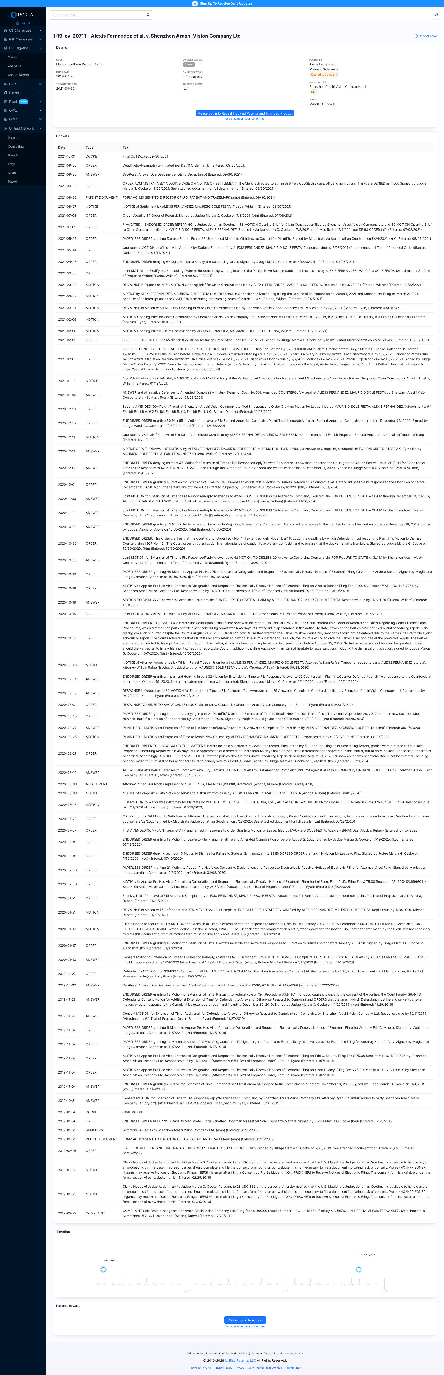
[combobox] (99, 15)
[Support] (23, 23)
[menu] (23, 75)
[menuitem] (23, 30)
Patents (13, 138)
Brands (13, 155)
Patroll (12, 181)
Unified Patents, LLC (240, 1360)
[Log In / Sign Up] (28, 23)
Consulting (16, 146)
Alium (12, 173)
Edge (12, 164)
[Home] (17, 23)
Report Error (428, 36)
